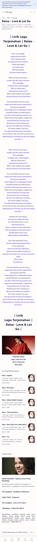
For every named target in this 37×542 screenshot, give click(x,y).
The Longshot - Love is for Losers (14, 503)
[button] (30, 12)
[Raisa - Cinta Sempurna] (31, 414)
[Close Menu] (34, 4)
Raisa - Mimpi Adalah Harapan (12, 400)
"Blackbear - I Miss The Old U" (13, 508)
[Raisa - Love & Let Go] (18, 345)
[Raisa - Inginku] (31, 378)
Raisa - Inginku (7, 375)
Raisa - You (5, 437)
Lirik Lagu (8, 12)
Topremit (22, 5)
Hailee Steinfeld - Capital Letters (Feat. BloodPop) (16, 480)
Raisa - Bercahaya (8, 388)
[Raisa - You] (31, 439)
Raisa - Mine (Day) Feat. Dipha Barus (14, 424)
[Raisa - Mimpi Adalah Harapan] (31, 402)
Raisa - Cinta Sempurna (10, 412)
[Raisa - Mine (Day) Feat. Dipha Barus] (31, 427)
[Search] (34, 12)
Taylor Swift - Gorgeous (10, 497)
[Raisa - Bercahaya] (31, 390)
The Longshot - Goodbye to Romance (15, 492)
